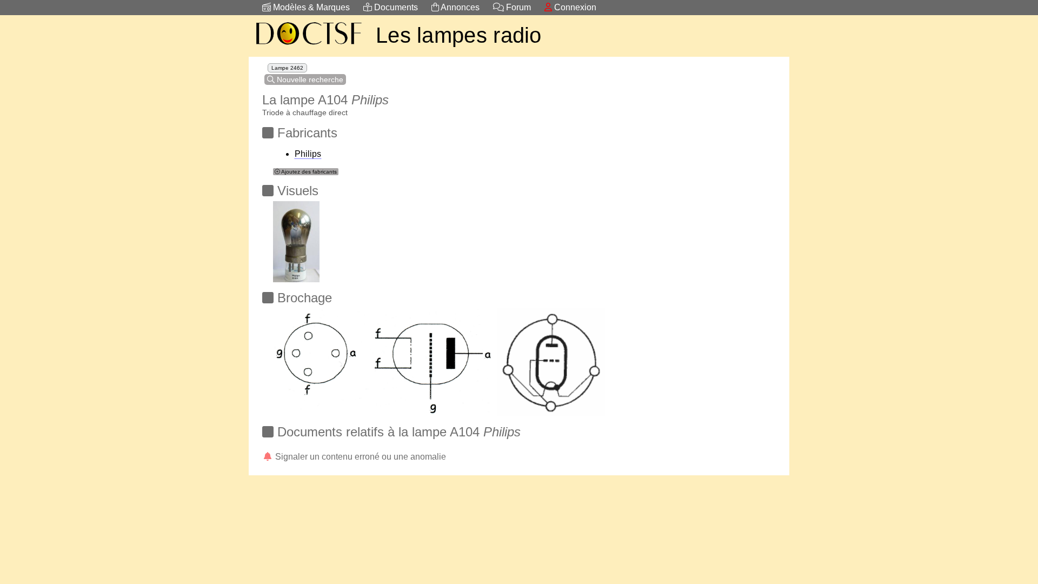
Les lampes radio (459, 35)
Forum (517, 7)
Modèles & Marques (310, 7)
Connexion (574, 7)
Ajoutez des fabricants (308, 172)
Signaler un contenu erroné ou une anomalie (359, 456)
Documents (395, 7)
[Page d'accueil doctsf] (308, 46)
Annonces (459, 7)
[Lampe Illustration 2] (296, 238)
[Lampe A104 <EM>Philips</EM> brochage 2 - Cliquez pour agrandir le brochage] (384, 359)
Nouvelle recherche (309, 79)
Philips (308, 153)
